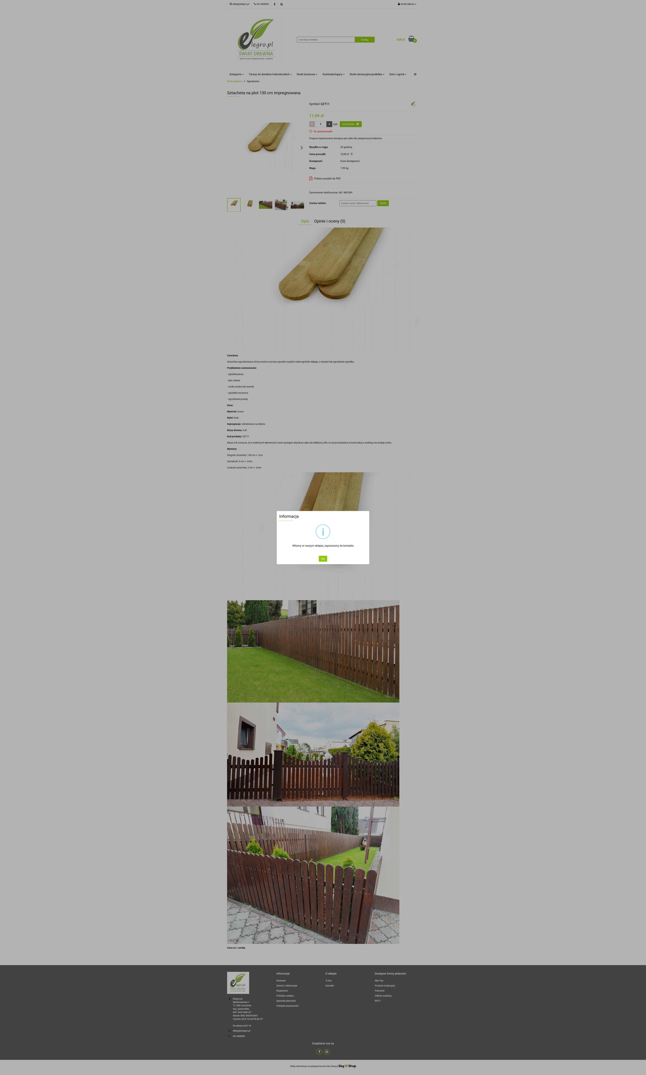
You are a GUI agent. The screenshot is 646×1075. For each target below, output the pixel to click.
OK (323, 558)
